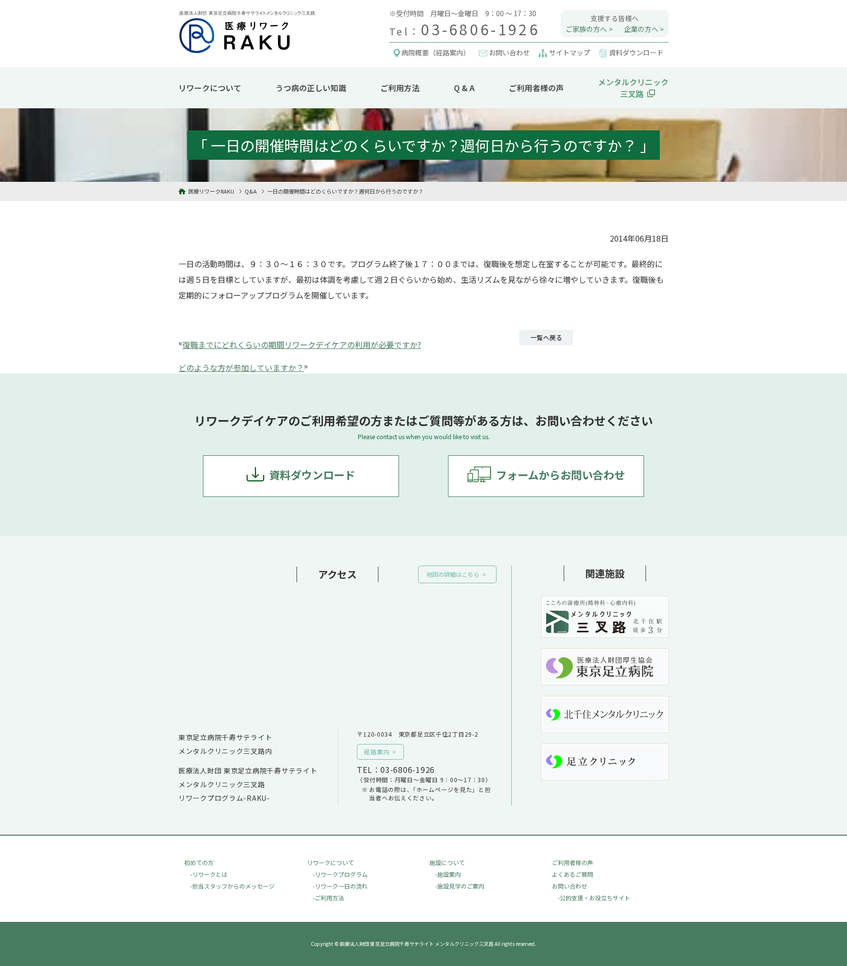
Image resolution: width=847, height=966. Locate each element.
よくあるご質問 (572, 874)
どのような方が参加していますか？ (241, 367)
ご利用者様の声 (536, 88)
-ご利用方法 (328, 897)
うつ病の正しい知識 (310, 88)
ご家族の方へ (586, 29)
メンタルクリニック (633, 87)
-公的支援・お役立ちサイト (594, 897)
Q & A (464, 88)
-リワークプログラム (340, 874)
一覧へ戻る (546, 337)
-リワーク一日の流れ (340, 886)
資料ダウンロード (312, 474)
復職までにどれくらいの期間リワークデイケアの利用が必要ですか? (301, 344)
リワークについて (209, 88)
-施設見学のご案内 (459, 886)
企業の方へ (641, 29)
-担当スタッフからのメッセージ (232, 886)
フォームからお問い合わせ (560, 474)
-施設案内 (448, 874)
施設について (447, 862)
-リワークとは (208, 874)
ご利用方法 (400, 88)
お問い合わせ (569, 886)
